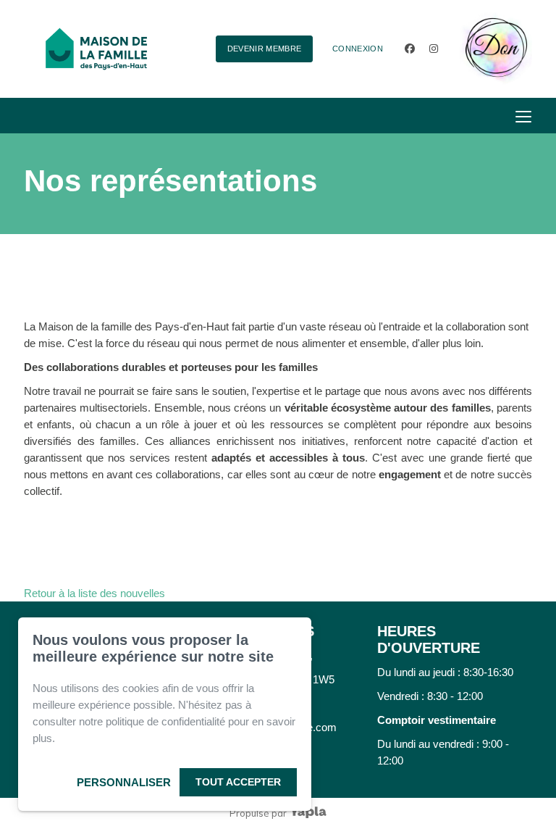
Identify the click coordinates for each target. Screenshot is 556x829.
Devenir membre (264, 48)
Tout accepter (238, 782)
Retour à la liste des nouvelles (94, 593)
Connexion (357, 48)
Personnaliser (124, 782)
